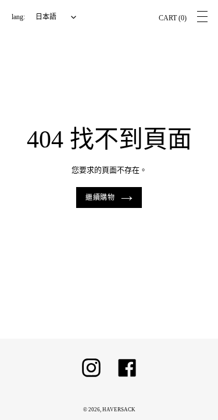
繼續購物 (100, 197)
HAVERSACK (118, 409)
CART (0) (173, 18)
